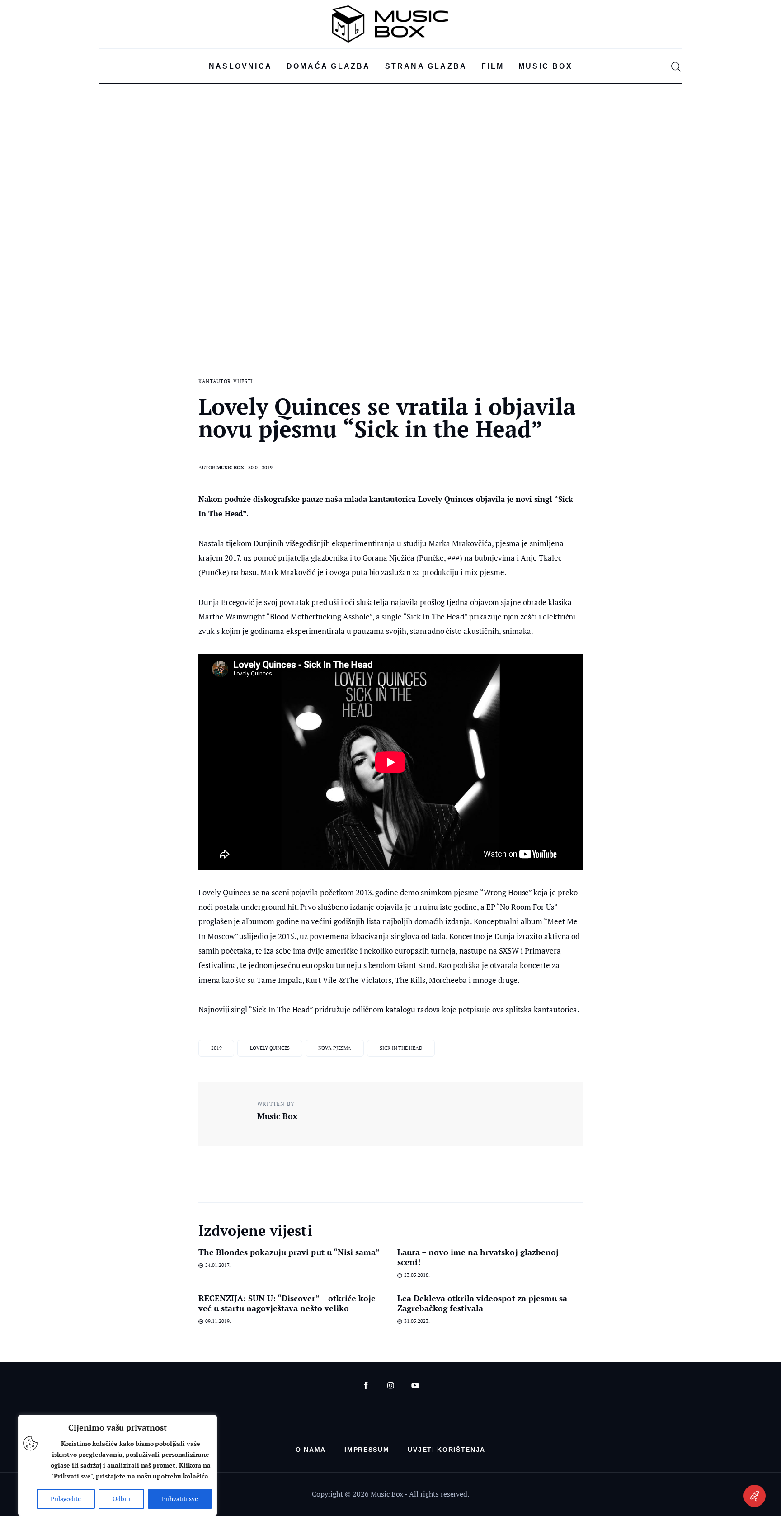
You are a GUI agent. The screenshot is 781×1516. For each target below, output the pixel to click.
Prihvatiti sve (180, 1498)
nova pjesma (335, 1048)
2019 (216, 1048)
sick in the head (401, 1048)
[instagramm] (391, 1385)
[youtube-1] (415, 1385)
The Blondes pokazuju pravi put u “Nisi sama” (289, 1252)
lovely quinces (269, 1048)
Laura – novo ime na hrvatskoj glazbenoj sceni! (478, 1257)
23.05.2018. (417, 1275)
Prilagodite (66, 1498)
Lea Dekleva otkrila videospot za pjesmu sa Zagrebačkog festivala (482, 1303)
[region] (117, 1465)
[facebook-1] (366, 1385)
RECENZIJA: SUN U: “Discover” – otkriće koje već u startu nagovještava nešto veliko (287, 1303)
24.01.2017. (218, 1265)
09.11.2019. (218, 1321)
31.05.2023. (417, 1321)
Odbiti (121, 1498)
